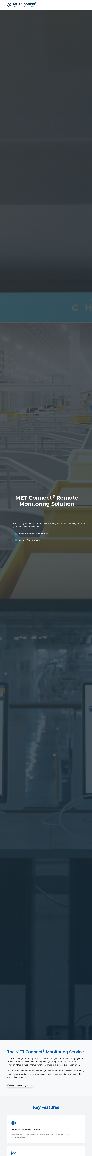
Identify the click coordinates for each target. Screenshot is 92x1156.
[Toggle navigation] (82, 5)
